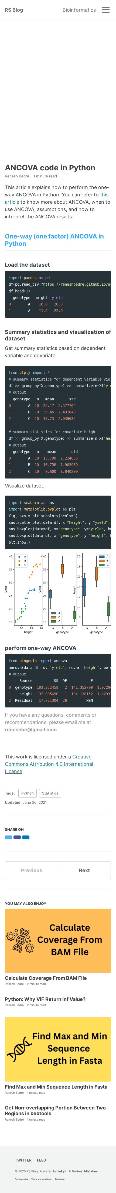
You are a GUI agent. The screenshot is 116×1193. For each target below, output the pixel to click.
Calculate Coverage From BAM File (46, 978)
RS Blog (14, 10)
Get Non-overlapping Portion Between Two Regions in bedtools (55, 1110)
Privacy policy (21, 1179)
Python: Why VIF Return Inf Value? (45, 999)
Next (84, 870)
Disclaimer (60, 1179)
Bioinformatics (79, 10)
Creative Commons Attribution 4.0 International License (49, 764)
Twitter (23, 1160)
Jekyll (61, 1171)
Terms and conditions (41, 1179)
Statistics (50, 793)
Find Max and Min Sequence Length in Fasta (56, 1087)
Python (27, 793)
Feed (41, 1160)
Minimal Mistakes (85, 1171)
